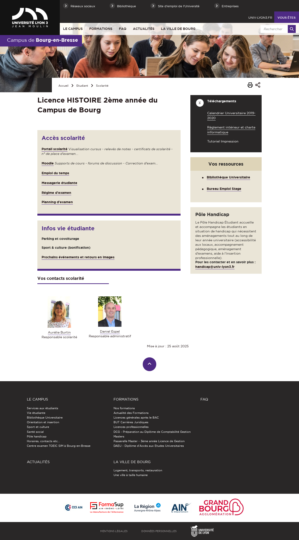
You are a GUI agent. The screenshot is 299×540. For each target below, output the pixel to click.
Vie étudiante (36, 412)
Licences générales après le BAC (136, 417)
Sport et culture (38, 426)
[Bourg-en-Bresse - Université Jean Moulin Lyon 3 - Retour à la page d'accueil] (30, 17)
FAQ (122, 29)
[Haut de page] (150, 364)
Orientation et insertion (43, 422)
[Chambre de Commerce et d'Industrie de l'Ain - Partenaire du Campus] (74, 508)
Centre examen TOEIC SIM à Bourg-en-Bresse (58, 445)
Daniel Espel (110, 331)
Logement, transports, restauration (138, 470)
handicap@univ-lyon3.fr (215, 267)
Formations (100, 29)
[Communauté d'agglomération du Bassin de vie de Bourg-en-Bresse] (221, 507)
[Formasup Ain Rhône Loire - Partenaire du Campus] (106, 507)
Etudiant (82, 85)
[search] (277, 29)
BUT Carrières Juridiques (131, 422)
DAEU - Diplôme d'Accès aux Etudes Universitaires (149, 445)
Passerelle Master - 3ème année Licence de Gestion (149, 441)
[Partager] (258, 85)
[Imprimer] (250, 86)
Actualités (143, 29)
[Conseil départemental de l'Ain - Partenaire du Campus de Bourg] (181, 507)
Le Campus (73, 29)
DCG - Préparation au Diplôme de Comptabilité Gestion (152, 431)
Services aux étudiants (42, 408)
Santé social (35, 431)
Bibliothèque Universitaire (228, 177)
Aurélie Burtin (59, 332)
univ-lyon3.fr (260, 17)
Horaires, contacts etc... (43, 441)
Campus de (42, 40)
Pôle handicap (36, 436)
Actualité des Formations (131, 412)
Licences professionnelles (131, 426)
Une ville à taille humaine (131, 474)
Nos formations (124, 408)
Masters (119, 436)
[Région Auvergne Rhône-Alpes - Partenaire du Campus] (147, 508)
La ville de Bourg (178, 29)
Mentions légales (114, 531)
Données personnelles (159, 531)
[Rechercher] (292, 29)
